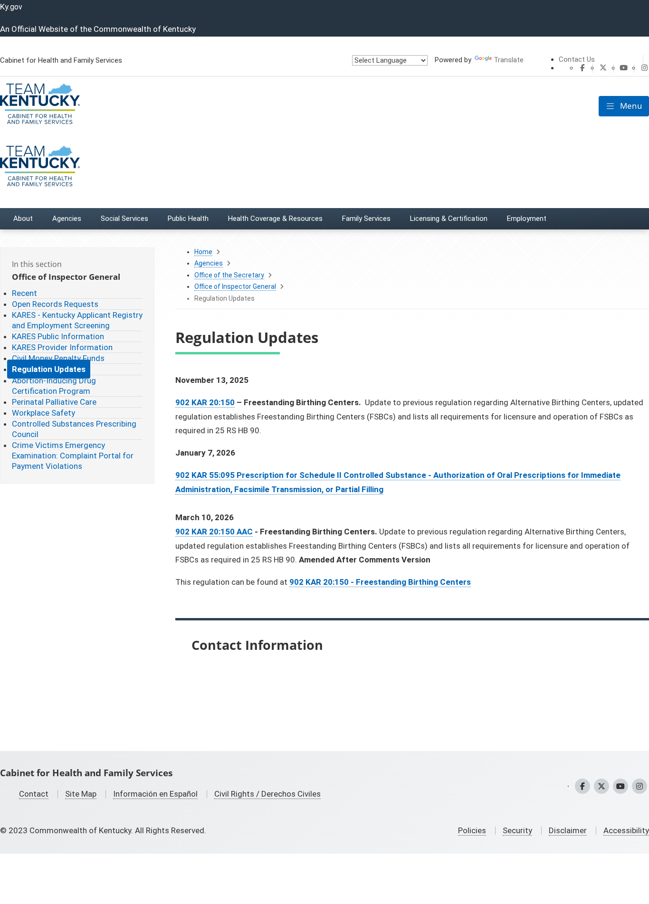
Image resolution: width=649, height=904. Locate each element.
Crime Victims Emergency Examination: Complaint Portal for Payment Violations (73, 455)
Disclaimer (568, 830)
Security (517, 830)
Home (203, 252)
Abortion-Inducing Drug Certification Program (54, 386)
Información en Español (155, 794)
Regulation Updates (49, 369)
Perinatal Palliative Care (54, 402)
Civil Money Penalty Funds (58, 358)
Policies (472, 830)
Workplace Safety (43, 413)
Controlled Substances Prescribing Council (74, 429)
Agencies (208, 263)
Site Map (80, 794)
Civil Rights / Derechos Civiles (267, 794)
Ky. (11, 6)
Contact (33, 794)
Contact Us (577, 59)
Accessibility (626, 830)
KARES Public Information (58, 336)
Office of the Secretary (229, 275)
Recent (24, 293)
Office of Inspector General (235, 286)
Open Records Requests (55, 304)
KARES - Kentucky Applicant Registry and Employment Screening (77, 320)
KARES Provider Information (62, 347)
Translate (509, 60)
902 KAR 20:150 (205, 402)
